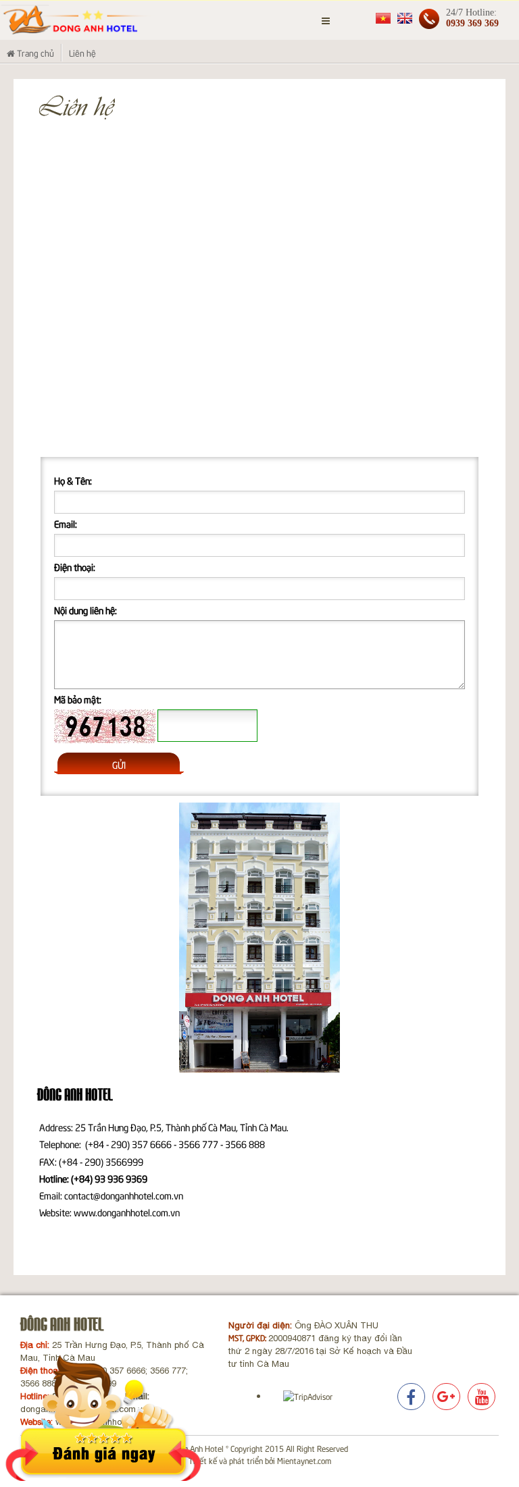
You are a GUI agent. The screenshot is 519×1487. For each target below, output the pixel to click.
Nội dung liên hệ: (85, 609)
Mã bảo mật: (77, 699)
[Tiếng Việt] (383, 17)
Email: (65, 523)
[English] (404, 17)
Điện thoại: (74, 566)
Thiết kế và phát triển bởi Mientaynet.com (260, 1460)
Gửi (119, 764)
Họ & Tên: (73, 480)
